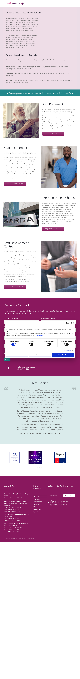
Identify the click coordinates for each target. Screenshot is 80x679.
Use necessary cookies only (17, 354)
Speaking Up (37, 512)
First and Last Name (48, 318)
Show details (67, 350)
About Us (36, 496)
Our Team (36, 499)
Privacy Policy (39, 335)
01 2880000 (18, 498)
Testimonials (37, 501)
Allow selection (40, 354)
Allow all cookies (63, 354)
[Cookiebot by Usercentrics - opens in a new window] (67, 323)
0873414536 (24, 369)
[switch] (31, 344)
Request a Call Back (53, 133)
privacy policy (58, 505)
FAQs (35, 507)
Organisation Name (11, 318)
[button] (37, 467)
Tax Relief (36, 504)
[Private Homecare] (15, 3)
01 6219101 (16, 509)
